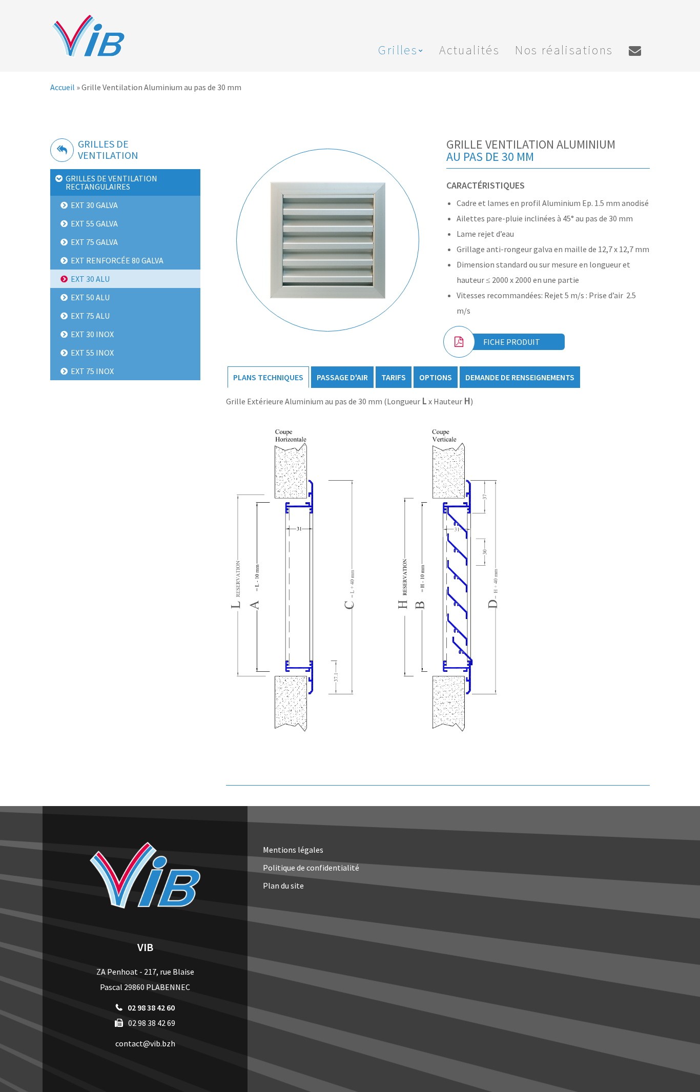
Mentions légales (293, 849)
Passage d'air (342, 377)
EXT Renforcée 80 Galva (117, 260)
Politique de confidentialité (311, 867)
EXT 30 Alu (90, 279)
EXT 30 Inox (92, 334)
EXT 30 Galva (94, 205)
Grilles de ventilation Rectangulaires (111, 182)
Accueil (62, 87)
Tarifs (393, 377)
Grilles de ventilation (108, 149)
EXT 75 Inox (92, 371)
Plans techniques (268, 377)
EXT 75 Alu (90, 316)
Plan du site (283, 885)
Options (435, 377)
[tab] (268, 377)
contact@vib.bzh (145, 1043)
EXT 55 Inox (92, 352)
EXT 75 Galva (94, 242)
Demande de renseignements (519, 377)
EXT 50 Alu (90, 297)
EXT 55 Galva (94, 223)
